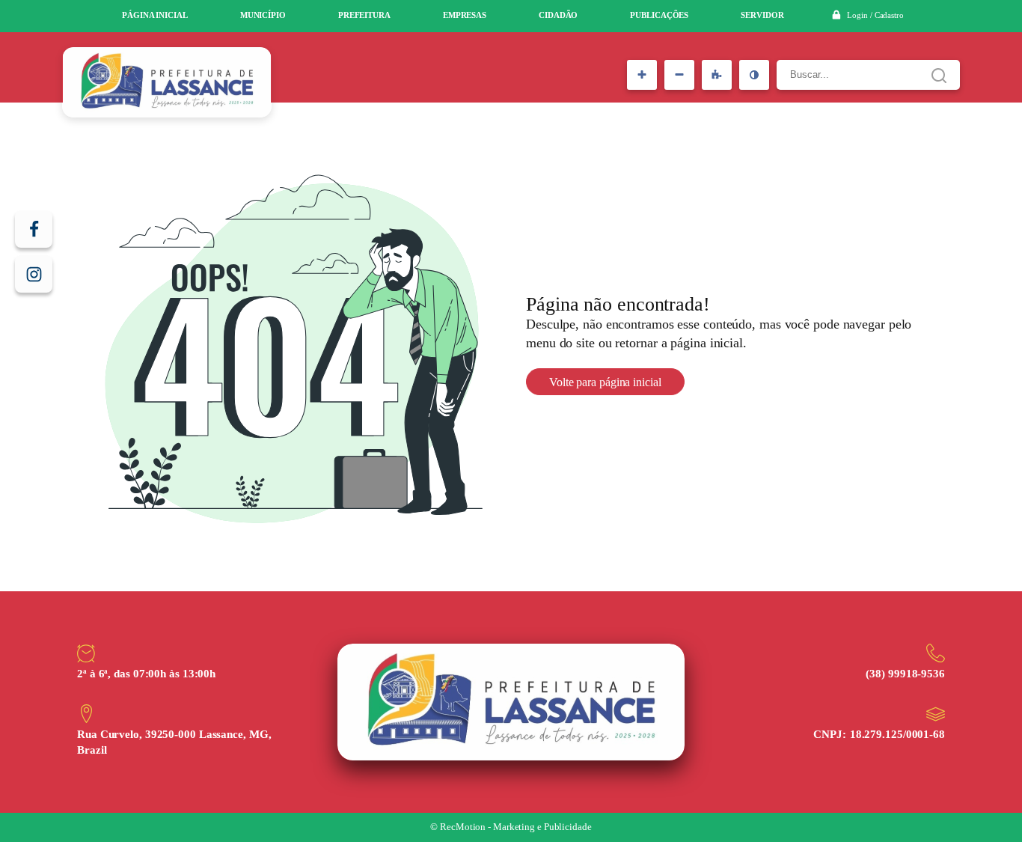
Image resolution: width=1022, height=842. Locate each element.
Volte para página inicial (605, 382)
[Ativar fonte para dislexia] (717, 75)
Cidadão (558, 14)
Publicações (659, 14)
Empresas (464, 14)
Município (263, 14)
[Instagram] (33, 274)
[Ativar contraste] (754, 75)
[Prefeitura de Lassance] (167, 82)
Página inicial (155, 14)
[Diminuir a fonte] (679, 75)
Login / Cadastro (875, 14)
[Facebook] (33, 229)
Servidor (762, 14)
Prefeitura (364, 14)
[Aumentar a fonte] (642, 75)
